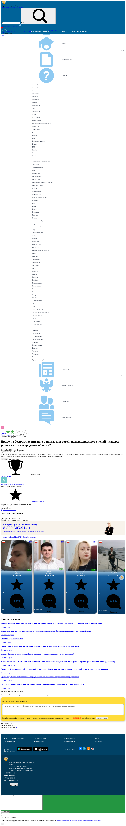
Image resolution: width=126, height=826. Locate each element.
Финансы (35, 342)
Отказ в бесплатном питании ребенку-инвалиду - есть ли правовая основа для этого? (37, 654)
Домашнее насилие (38, 141)
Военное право (37, 120)
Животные (35, 153)
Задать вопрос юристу (8, 510)
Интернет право (37, 185)
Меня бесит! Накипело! (40, 227)
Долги (34, 138)
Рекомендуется (6, 476)
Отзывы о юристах (9, 741)
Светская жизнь (37, 301)
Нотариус (35, 256)
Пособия (35, 280)
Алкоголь (35, 97)
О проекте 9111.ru (69, 741)
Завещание (35, 159)
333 (15, 725)
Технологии (36, 333)
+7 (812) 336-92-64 (9, 778)
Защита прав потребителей (41, 162)
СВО (33, 304)
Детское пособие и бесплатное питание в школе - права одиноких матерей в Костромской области (42, 684)
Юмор (34, 357)
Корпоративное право (39, 197)
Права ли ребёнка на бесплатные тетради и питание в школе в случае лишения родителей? (40, 677)
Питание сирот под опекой (12, 639)
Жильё (34, 156)
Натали (3, 433)
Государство (36, 126)
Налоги (34, 238)
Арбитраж (35, 100)
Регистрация (31, 537)
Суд (33, 327)
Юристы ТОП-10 (7, 32)
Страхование (36, 321)
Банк (33, 108)
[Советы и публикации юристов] (4, 4)
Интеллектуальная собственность (43, 182)
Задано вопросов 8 (7, 435)
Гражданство (36, 129)
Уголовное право (37, 339)
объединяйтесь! (18, 6)
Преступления (36, 286)
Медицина (35, 224)
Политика (35, 277)
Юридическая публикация (40, 360)
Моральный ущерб (38, 233)
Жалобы (34, 150)
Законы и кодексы (69, 738)
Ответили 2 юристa (7, 635)
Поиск (25, 537)
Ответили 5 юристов (8, 665)
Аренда (34, 102)
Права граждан (37, 283)
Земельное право (37, 168)
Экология (35, 351)
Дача (33, 132)
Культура (35, 215)
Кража (34, 206)
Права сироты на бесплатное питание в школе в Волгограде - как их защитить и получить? (40, 646)
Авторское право (37, 91)
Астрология (36, 105)
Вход (4, 29)
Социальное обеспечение (40, 312)
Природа (35, 289)
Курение (34, 218)
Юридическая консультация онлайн (12, 7)
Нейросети (35, 247)
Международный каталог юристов (14, 738)
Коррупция (35, 200)
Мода (33, 230)
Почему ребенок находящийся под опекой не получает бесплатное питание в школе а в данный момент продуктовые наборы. (54, 669)
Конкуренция (36, 191)
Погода (34, 274)
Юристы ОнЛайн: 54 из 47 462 (12, 537)
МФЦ (34, 236)
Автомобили (36, 85)
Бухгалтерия (36, 117)
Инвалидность (36, 176)
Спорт (34, 318)
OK (2, 824)
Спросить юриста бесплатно (10, 26)
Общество (35, 265)
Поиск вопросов (39, 741)
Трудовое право (37, 336)
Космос (34, 203)
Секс (33, 306)
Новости (35, 253)
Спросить (16, 611)
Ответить (4, 459)
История (34, 188)
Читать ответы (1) (14, 459)
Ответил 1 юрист (6, 627)
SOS (3, 35)
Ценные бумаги (37, 345)
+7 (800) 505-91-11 (9, 773)
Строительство (37, 324)
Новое (27, 32)
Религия (34, 298)
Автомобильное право (39, 88)
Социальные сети (38, 315)
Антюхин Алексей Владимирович (12, 484)
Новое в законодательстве (40, 250)
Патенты (35, 271)
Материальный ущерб (39, 221)
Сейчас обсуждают (17, 32)
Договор (34, 135)
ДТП (33, 147)
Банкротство (36, 111)
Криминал (35, 212)
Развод (34, 295)
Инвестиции (36, 179)
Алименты (35, 94)
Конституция (36, 194)
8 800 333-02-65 (75, 718)
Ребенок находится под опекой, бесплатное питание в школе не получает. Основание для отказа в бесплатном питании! (52, 623)
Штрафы (35, 348)
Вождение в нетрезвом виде (41, 123)
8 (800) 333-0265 (54, 31)
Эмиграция (35, 354)
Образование (36, 262)
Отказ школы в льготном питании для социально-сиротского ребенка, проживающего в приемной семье (46, 631)
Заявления (35, 165)
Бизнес (34, 114)
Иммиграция (36, 173)
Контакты (97, 738)
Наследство (35, 241)
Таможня (35, 330)
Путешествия (36, 292)
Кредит (34, 209)
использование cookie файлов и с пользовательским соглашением (79, 820)
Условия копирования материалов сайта (21, 770)
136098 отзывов (37, 501)
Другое (34, 144)
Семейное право (37, 309)
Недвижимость (37, 244)
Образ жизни (36, 259)
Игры (33, 170)
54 (13, 723)
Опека (34, 268)
